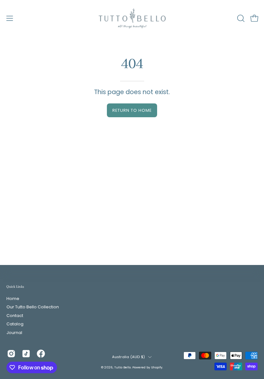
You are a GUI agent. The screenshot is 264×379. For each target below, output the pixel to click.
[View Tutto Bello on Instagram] (11, 353)
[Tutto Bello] (132, 18)
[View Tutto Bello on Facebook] (41, 353)
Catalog (15, 324)
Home (12, 298)
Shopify (156, 367)
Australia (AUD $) (128, 356)
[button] (240, 18)
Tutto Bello (122, 367)
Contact (14, 315)
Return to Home (131, 110)
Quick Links (15, 286)
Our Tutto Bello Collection (32, 307)
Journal (14, 332)
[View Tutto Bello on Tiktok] (26, 353)
